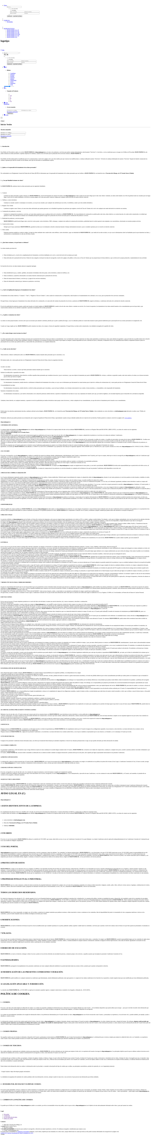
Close (2, 121)
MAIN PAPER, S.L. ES (13, 35)
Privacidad (6, 1114)
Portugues (12, 83)
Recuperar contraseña (12, 112)
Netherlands (13, 80)
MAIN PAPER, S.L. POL (13, 34)
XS (11, 95)
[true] (5, 54)
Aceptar (3, 1126)
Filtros (5, 5)
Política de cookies (8, 1118)
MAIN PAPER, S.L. (12, 37)
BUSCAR (10, 16)
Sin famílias (10, 21)
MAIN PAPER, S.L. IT (13, 30)
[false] (7, 54)
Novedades (14, 10)
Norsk (11, 81)
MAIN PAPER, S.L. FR (13, 32)
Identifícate (10, 113)
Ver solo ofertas (15, 8)
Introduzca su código (6, 132)
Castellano (13, 73)
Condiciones (7, 1115)
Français (12, 77)
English (12, 76)
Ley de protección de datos (10, 1117)
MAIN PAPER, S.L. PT (13, 31)
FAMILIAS (7, 20)
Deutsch (12, 74)
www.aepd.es (128, 418)
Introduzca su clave (6, 134)
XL (11, 101)
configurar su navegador (23, 1131)
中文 (11, 84)
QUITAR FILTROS (17, 16)
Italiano (12, 79)
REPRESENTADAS (9, 28)
